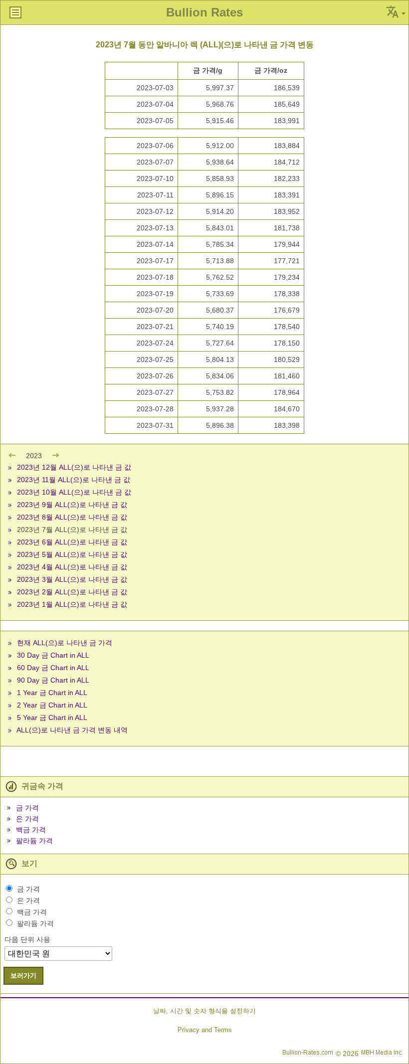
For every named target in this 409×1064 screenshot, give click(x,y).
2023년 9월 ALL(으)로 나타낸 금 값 (72, 505)
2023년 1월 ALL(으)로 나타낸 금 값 (72, 604)
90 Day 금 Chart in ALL (53, 680)
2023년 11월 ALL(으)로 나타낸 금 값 (73, 480)
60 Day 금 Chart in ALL (53, 668)
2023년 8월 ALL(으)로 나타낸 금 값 (72, 517)
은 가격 (27, 819)
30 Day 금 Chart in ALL (53, 655)
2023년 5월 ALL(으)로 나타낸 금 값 (72, 554)
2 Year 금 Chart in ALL (52, 705)
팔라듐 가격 (34, 841)
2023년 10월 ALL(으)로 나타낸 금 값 (74, 492)
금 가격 (27, 808)
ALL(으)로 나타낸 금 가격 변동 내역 (72, 730)
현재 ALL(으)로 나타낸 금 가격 (64, 643)
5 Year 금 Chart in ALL (52, 717)
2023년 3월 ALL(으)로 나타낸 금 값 (72, 579)
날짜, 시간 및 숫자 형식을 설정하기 (204, 1011)
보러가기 (23, 975)
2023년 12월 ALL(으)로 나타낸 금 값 (74, 467)
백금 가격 (31, 830)
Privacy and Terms (205, 1030)
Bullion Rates (204, 12)
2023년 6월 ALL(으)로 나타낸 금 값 (72, 542)
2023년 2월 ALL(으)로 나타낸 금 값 (72, 592)
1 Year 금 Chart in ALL (52, 693)
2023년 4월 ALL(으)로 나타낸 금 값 (72, 567)
